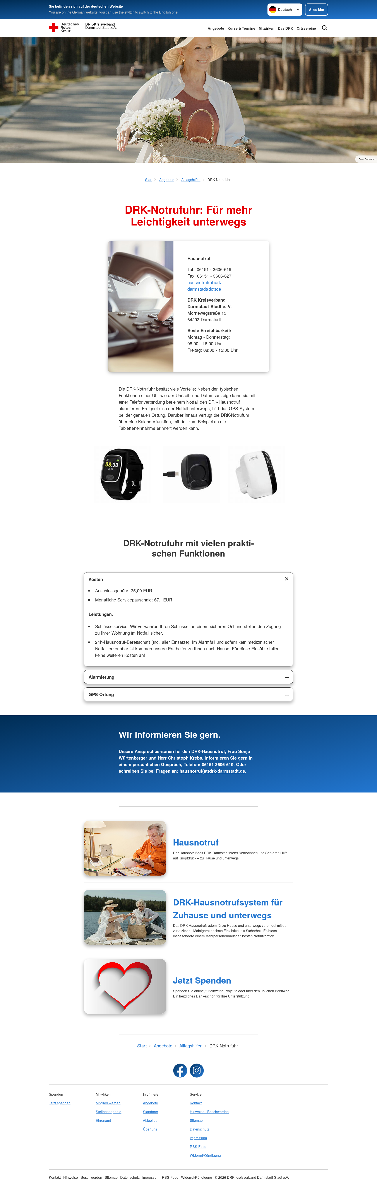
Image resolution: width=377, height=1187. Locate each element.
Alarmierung (101, 677)
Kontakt (196, 1102)
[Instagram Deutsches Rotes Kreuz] (197, 1071)
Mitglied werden (108, 1102)
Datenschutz (199, 1129)
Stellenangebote (108, 1111)
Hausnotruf (196, 842)
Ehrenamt (103, 1120)
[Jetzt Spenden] (125, 986)
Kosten (96, 579)
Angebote (216, 28)
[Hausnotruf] (125, 848)
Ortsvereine (306, 28)
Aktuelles (150, 1120)
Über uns (150, 1129)
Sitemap (196, 1120)
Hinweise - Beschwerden (209, 1111)
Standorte (150, 1111)
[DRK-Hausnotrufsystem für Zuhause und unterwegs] (125, 917)
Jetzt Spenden (202, 980)
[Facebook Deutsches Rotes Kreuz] (180, 1071)
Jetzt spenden (59, 1102)
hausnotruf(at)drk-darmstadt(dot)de (204, 285)
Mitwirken (266, 28)
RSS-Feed (198, 1146)
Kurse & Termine (241, 28)
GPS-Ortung (101, 694)
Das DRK (285, 28)
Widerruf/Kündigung (205, 1155)
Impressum (198, 1137)
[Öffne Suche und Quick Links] (324, 27)
